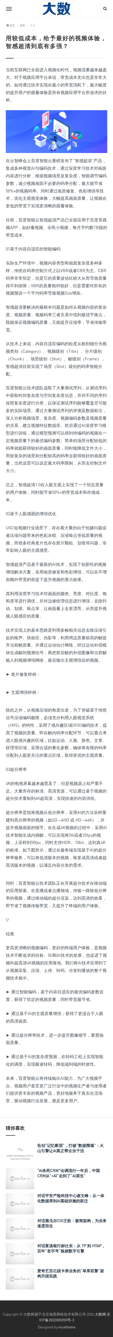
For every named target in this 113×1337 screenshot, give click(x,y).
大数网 (100, 1314)
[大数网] (56, 8)
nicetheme (66, 1327)
